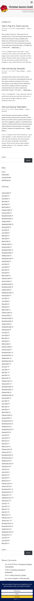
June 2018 (5, 472)
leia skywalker (15, 141)
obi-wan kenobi (11, 143)
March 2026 (5, 207)
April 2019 (5, 443)
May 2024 (5, 270)
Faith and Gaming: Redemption (14, 106)
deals (22, 94)
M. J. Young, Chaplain (11, 578)
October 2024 (6, 255)
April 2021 (5, 375)
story (13, 100)
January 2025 (6, 247)
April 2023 (5, 307)
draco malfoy (19, 53)
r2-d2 (15, 145)
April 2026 (5, 204)
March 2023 (5, 310)
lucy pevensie (10, 60)
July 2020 (4, 401)
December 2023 (6, 284)
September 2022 (6, 327)
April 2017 (5, 512)
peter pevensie (24, 60)
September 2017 (6, 498)
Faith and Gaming (22, 134)
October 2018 (6, 461)
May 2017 (5, 509)
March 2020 (5, 412)
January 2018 (6, 486)
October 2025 (6, 221)
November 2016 (6, 526)
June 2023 (5, 301)
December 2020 (6, 387)
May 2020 (5, 406)
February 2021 (6, 381)
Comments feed (6, 177)
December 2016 (6, 523)
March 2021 (5, 378)
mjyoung (8, 98)
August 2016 (5, 535)
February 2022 (6, 347)
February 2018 (6, 483)
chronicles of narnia (7, 53)
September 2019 (6, 429)
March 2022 (5, 344)
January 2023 (6, 315)
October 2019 (6, 426)
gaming (11, 96)
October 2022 (6, 324)
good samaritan (15, 56)
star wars (9, 147)
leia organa (8, 141)
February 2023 (6, 312)
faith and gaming (12, 139)
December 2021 (6, 352)
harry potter (22, 56)
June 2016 (5, 540)
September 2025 (6, 224)
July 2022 (4, 332)
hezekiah (8, 58)
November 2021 (6, 355)
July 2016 (4, 537)
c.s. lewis (13, 137)
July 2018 (4, 469)
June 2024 (5, 267)
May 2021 (5, 372)
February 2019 (6, 449)
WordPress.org (6, 180)
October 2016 (6, 529)
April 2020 (5, 409)
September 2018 (6, 463)
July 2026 (4, 196)
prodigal (13, 98)
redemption (5, 100)
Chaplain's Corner (12, 51)
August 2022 (5, 330)
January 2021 (6, 384)
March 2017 (5, 515)
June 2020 (5, 404)
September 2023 (6, 293)
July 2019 (4, 435)
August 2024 (5, 261)
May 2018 (5, 475)
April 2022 (5, 341)
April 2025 (5, 238)
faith (25, 94)
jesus (18, 58)
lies (26, 58)
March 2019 (5, 446)
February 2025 (6, 244)
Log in (3, 172)
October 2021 (6, 358)
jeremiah (14, 58)
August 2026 (5, 193)
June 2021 (5, 369)
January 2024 (6, 281)
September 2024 (6, 258)
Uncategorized (11, 94)
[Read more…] (16, 47)
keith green (26, 96)
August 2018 (5, 466)
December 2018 (6, 455)
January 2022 (6, 349)
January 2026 (6, 213)
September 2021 (6, 361)
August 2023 (5, 295)
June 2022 (5, 335)
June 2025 (5, 233)
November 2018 (6, 458)
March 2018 (5, 481)
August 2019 (5, 432)
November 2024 (6, 253)
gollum (8, 56)
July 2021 (4, 367)
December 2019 (6, 421)
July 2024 (4, 264)
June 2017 (5, 506)
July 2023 (4, 298)
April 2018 (5, 478)
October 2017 (6, 495)
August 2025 (5, 227)
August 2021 (5, 364)
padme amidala (19, 143)
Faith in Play (20, 51)
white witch (28, 62)
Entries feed (5, 174)
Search (4, 157)
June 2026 (5, 198)
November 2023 (6, 287)
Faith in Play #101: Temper (18, 575)
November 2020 (6, 389)
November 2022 (6, 321)
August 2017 (5, 500)
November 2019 (6, 424)
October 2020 (6, 392)
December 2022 (6, 318)
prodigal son (5, 62)
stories (10, 100)
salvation (26, 145)
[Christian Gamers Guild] (17, 11)
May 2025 (5, 236)
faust (7, 96)
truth (24, 62)
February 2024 (6, 278)
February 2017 (6, 518)
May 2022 (5, 338)
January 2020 (6, 418)
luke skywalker (23, 141)
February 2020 (6, 415)
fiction (25, 53)
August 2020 (5, 398)
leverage (22, 58)
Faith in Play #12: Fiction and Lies (15, 26)
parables (17, 60)
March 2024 (5, 275)
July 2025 (4, 230)
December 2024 (6, 250)
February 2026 (6, 210)
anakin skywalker (6, 137)
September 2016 (6, 532)
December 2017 (6, 489)
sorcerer (4, 147)
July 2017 (4, 503)
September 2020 (6, 395)
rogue (10, 62)
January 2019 (6, 452)
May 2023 (5, 304)
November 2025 (6, 218)
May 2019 (5, 441)
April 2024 (5, 273)
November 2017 (6, 492)
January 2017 (6, 520)
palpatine (26, 143)
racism (24, 98)
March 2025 (5, 241)
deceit (14, 53)
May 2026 (5, 201)
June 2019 (5, 438)
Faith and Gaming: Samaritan (13, 68)
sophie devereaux (17, 62)
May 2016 (5, 543)
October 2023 (6, 290)
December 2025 (6, 216)
